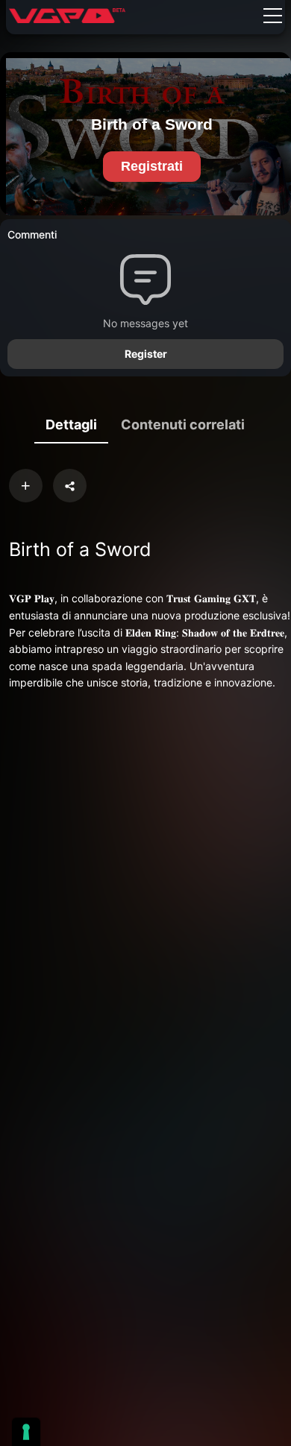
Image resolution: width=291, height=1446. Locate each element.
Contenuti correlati (183, 424)
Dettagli (71, 424)
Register (146, 353)
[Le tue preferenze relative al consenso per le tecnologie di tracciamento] (26, 1432)
